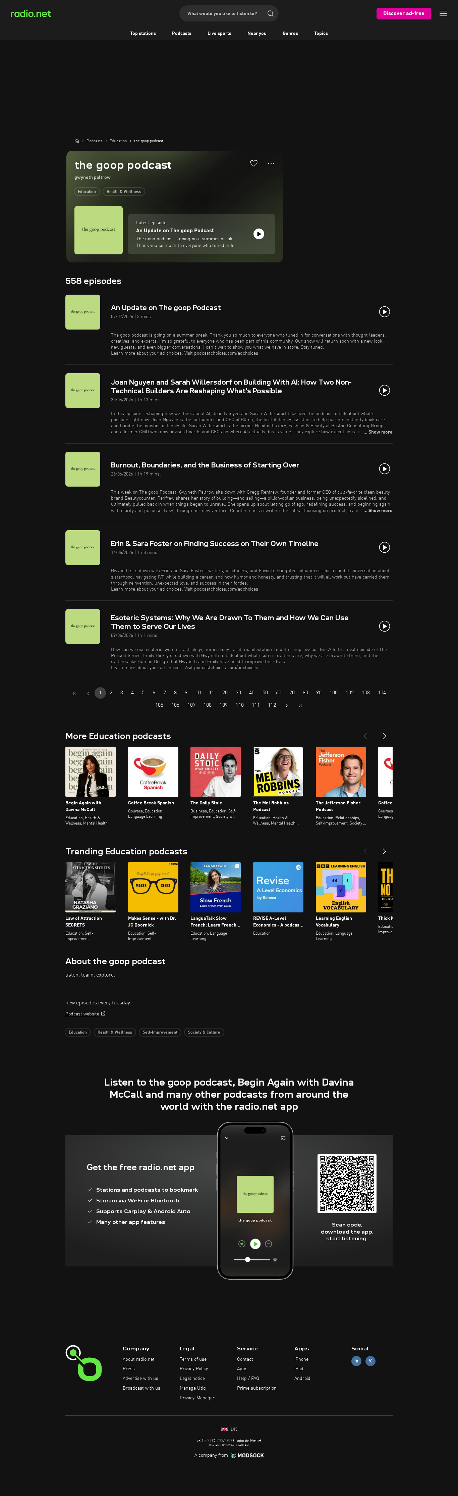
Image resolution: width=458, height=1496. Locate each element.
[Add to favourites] (253, 163)
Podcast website (82, 1014)
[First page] (74, 693)
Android (302, 1378)
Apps (242, 1368)
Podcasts (181, 33)
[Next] (385, 733)
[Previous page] (88, 693)
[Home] (76, 141)
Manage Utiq (193, 1388)
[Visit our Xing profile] (370, 1360)
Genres (290, 33)
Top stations (143, 33)
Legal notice (192, 1378)
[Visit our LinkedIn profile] (356, 1360)
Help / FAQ (248, 1378)
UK (233, 1429)
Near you (257, 33)
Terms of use (193, 1359)
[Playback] (258, 234)
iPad (298, 1368)
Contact (245, 1359)
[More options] (271, 163)
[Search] (271, 13)
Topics (321, 33)
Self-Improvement (160, 1033)
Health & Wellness (124, 192)
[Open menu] (443, 13)
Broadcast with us (141, 1388)
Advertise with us (140, 1378)
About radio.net (139, 1359)
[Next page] (286, 705)
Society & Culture (204, 1033)
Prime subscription (257, 1388)
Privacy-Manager (197, 1398)
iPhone (301, 1359)
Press (129, 1368)
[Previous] (365, 733)
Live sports (219, 33)
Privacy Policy (194, 1368)
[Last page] (300, 705)
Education (87, 192)
